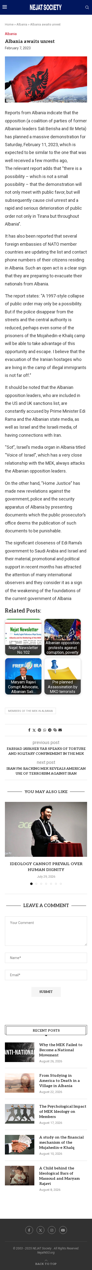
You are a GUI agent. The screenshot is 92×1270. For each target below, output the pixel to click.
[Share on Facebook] (29, 730)
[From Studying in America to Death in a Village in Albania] (19, 1083)
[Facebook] (29, 1230)
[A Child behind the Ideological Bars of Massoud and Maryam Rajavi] (19, 1175)
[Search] (87, 8)
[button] (9, 843)
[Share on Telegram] (50, 730)
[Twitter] (40, 1230)
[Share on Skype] (54, 730)
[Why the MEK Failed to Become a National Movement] (19, 1052)
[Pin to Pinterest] (39, 730)
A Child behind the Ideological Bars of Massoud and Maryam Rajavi (59, 1176)
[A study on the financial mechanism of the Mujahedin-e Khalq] (19, 1145)
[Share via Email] (60, 730)
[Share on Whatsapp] (44, 730)
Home (9, 24)
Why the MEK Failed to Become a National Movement (60, 1050)
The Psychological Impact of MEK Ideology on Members (62, 1111)
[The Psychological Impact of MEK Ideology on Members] (19, 1114)
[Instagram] (52, 1230)
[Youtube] (63, 1230)
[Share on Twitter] (34, 730)
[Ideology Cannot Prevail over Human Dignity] (46, 829)
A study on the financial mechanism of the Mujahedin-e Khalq (61, 1142)
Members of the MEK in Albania (30, 711)
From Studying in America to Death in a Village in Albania (59, 1080)
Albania (21, 24)
